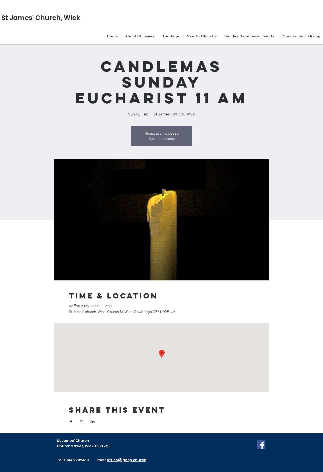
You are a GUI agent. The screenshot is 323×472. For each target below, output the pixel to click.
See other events (162, 138)
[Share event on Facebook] (71, 421)
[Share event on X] (82, 421)
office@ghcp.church (126, 460)
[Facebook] (261, 444)
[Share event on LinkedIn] (93, 421)
